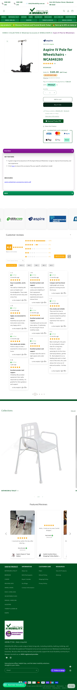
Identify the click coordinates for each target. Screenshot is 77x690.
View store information (52, 116)
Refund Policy (43, 575)
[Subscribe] (36, 670)
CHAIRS (30, 17)
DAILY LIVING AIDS (58, 17)
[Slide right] (43, 497)
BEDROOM (23, 17)
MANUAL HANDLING (10, 20)
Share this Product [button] (50, 126)
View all (73, 411)
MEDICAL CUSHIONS (67, 20)
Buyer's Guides (26, 579)
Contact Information (28, 587)
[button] (4, 11)
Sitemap (58, 575)
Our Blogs (25, 583)
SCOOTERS (28, 20)
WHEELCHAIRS (48, 17)
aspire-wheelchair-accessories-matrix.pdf (18, 182)
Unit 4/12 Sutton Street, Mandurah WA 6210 (60, 3)
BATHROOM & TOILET (14, 17)
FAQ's (40, 571)
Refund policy (60, 686)
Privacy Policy (43, 583)
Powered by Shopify (50, 686)
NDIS (6, 193)
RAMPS (7, 613)
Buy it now (57, 105)
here (13, 166)
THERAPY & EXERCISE (47, 20)
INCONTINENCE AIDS (70, 17)
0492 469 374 (18, 3)
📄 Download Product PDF (53, 121)
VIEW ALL (4, 17)
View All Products (61, 571)
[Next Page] (44, 394)
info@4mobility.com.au (35, 3)
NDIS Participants (27, 575)
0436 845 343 (6, 3)
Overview (7, 151)
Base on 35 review (11, 252)
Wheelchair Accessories (30, 33)
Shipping (45, 78)
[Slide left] (34, 497)
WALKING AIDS (38, 17)
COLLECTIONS (14, 33)
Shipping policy (56, 688)
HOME (4, 33)
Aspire (52, 44)
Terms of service (47, 688)
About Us (24, 571)
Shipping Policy (43, 579)
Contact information (67, 688)
